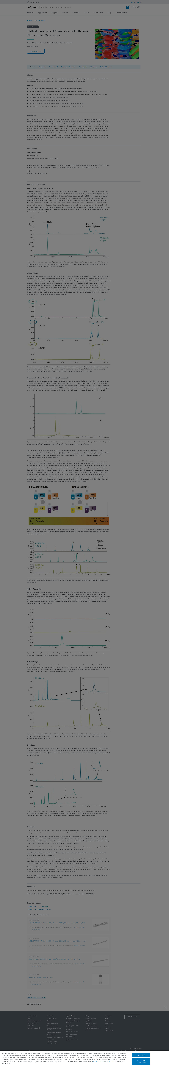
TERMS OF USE (111, 1061)
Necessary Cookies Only (141, 1061)
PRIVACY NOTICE (98, 1061)
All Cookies (141, 1055)
